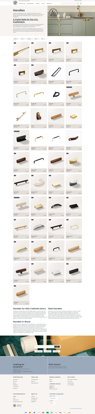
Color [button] (22, 38)
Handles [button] (15, 38)
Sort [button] (42, 38)
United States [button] (52, 398)
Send (57, 346)
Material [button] (29, 38)
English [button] (51, 403)
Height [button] (36, 38)
